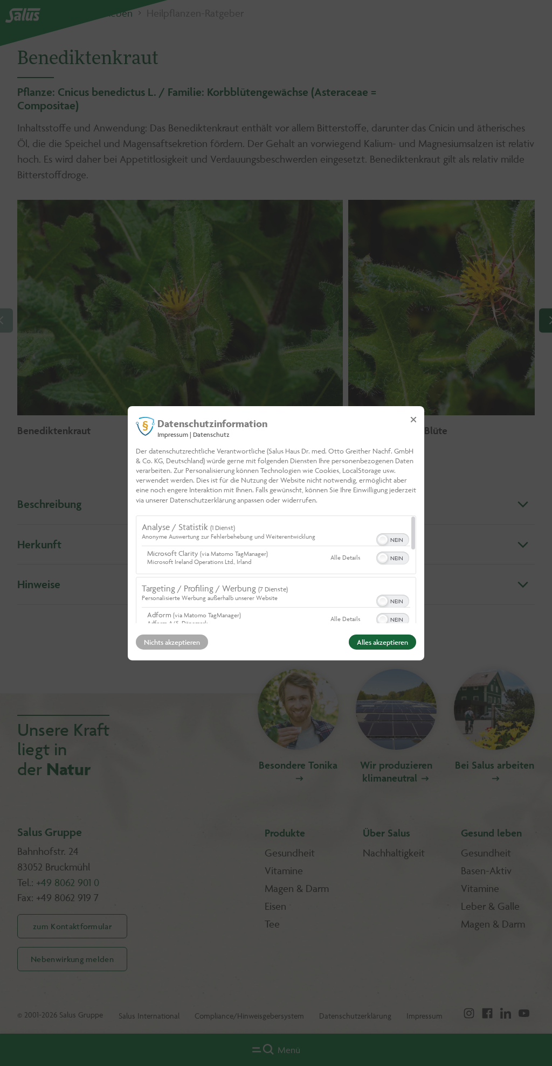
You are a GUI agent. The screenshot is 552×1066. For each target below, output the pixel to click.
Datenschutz (211, 434)
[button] (383, 540)
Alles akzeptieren (382, 642)
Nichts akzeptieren (172, 642)
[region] (276, 569)
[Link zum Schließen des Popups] (413, 419)
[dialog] (276, 533)
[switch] (392, 538)
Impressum (172, 434)
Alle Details (345, 557)
